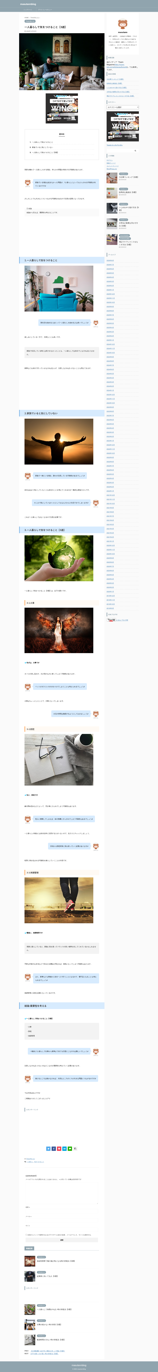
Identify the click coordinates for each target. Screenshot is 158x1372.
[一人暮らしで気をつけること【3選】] (64, 1149)
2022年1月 (110, 491)
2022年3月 (110, 482)
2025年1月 (110, 340)
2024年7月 (110, 365)
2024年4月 (110, 378)
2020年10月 (111, 554)
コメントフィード (113, 166)
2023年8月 (110, 411)
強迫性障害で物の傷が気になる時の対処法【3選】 (56, 1261)
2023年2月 (110, 436)
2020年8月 (110, 562)
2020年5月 (110, 575)
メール (28, 1216)
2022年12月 (111, 445)
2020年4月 (110, 579)
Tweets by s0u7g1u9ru (115, 145)
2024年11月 (111, 348)
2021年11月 (111, 499)
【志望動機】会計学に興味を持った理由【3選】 (47, 1351)
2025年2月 (110, 336)
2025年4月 (110, 327)
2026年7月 (110, 264)
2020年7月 (110, 566)
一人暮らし (29, 1162)
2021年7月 (110, 516)
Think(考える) (30, 1159)
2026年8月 (110, 260)
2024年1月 (110, 390)
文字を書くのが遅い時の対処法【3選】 (44, 1353)
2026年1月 (110, 290)
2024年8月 (110, 361)
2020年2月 (110, 587)
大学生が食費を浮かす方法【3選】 (118, 92)
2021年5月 (110, 524)
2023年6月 (110, 420)
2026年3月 (110, 281)
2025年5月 (110, 323)
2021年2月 (110, 537)
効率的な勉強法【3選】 (115, 83)
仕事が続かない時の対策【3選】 (49, 1324)
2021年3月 (110, 533)
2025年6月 (110, 319)
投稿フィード (111, 163)
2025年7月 (110, 315)
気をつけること (39, 1162)
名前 (28, 1207)
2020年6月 (110, 570)
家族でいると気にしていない (42, 147)
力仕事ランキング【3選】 (115, 79)
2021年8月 (110, 512)
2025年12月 (111, 294)
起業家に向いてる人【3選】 (47, 1276)
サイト (28, 1225)
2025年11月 (111, 298)
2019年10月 (111, 604)
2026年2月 (110, 285)
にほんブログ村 (122, 620)
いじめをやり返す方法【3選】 (117, 87)
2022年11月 (111, 449)
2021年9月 (110, 508)
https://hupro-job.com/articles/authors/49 (117, 65)
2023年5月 (110, 424)
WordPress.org (112, 169)
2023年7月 (110, 415)
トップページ (28, 10)
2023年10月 (111, 403)
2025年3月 (110, 332)
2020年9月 (110, 558)
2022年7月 (110, 466)
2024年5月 (110, 373)
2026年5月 (110, 273)
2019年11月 (111, 600)
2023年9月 (110, 407)
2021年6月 (110, 520)
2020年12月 (111, 545)
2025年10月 (111, 302)
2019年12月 (111, 596)
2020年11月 (111, 549)
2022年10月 (111, 453)
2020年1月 (110, 591)
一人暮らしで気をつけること (42, 142)
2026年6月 (110, 269)
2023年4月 (110, 428)
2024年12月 (111, 344)
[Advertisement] (62, 240)
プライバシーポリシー (45, 10)
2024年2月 (110, 386)
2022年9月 (110, 457)
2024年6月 (110, 369)
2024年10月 (111, 352)
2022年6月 (110, 470)
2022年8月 (110, 461)
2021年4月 (110, 529)
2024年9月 (110, 357)
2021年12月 (111, 495)
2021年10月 (111, 503)
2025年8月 (110, 311)
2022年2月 (110, 487)
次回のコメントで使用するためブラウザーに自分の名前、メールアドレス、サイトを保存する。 (60, 1235)
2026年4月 (110, 277)
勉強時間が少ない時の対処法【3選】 (51, 1339)
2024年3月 (110, 382)
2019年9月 (110, 608)
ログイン (110, 160)
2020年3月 (110, 583)
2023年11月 (111, 399)
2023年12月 (111, 394)
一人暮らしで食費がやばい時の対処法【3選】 (54, 1309)
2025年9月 (110, 306)
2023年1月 (110, 440)
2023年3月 (110, 432)
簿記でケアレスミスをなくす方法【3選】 (121, 96)
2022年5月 (110, 474)
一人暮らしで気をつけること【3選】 (45, 152)
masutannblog (28, 4)
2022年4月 (110, 478)
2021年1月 (110, 541)
